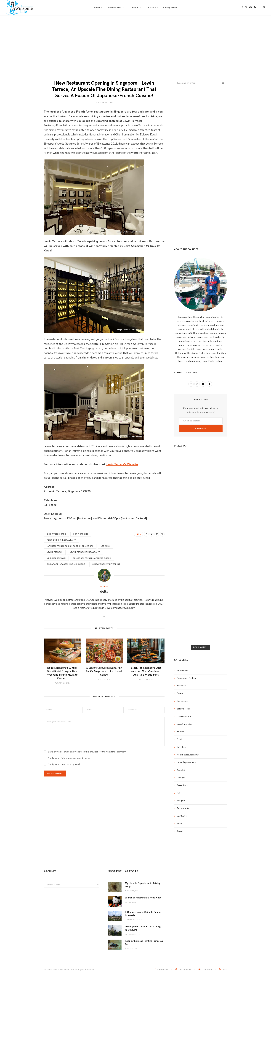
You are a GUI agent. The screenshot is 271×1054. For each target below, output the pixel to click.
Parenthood (182, 785)
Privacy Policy (170, 7)
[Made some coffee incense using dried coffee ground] (182, 585)
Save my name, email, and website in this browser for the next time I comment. (87, 751)
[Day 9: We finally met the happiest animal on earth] (200, 513)
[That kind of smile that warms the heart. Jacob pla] (218, 627)
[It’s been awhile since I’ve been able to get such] (218, 575)
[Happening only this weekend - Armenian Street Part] (200, 585)
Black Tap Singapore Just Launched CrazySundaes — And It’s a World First (146, 671)
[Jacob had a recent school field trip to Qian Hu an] (200, 627)
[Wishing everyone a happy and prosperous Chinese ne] (200, 471)
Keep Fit (181, 769)
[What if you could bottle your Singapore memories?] (218, 523)
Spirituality (182, 815)
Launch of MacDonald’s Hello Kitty (143, 897)
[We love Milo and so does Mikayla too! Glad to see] (182, 627)
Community (182, 701)
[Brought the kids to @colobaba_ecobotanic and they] (182, 606)
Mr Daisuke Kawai (56, 558)
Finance (180, 731)
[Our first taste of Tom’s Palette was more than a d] (200, 461)
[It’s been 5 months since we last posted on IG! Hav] (218, 565)
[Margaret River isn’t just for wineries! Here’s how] (218, 502)
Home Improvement (186, 762)
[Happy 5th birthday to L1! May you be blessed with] (182, 544)
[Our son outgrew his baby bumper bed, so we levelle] (200, 554)
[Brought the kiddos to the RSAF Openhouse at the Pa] (182, 637)
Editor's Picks (183, 708)
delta (104, 591)
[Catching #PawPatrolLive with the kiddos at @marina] (218, 554)
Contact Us (152, 7)
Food (179, 739)
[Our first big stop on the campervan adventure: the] (182, 513)
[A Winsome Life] (19, 7)
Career (180, 693)
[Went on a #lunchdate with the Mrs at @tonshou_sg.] (200, 482)
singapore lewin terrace (106, 564)
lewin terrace (55, 552)
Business (181, 685)
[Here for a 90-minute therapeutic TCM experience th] (200, 565)
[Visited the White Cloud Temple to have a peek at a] (182, 616)
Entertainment (184, 716)
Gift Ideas (181, 747)
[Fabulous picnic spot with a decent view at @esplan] (200, 523)
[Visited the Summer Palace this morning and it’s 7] (200, 616)
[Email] (162, 534)
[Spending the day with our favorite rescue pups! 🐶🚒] (200, 492)
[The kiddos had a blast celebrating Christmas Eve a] (182, 482)
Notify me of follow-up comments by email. (69, 758)
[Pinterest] (156, 534)
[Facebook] (146, 534)
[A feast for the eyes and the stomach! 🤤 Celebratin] (218, 544)
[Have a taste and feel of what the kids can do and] (218, 596)
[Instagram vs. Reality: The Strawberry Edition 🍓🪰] (182, 492)
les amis (105, 546)
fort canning (80, 534)
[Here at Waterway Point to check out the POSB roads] (218, 471)
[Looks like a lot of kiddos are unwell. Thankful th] (218, 606)
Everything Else (184, 723)
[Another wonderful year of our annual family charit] (182, 471)
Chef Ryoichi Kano (56, 534)
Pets (179, 793)
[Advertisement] (135, 47)
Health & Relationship (188, 754)
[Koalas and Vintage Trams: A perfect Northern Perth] (218, 482)
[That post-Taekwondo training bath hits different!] (200, 534)
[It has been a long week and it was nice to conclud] (218, 585)
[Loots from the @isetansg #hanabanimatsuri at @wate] (182, 534)
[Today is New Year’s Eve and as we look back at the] (200, 596)
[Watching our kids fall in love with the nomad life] (182, 502)
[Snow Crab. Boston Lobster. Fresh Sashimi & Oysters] (182, 461)
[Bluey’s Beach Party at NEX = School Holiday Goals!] (200, 544)
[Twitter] (151, 534)
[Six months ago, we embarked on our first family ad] (182, 523)
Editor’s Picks (114, 7)
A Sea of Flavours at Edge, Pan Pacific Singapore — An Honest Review (104, 671)
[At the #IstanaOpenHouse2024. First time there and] (182, 575)
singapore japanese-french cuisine (66, 564)
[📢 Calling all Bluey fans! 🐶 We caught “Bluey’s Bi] (200, 575)
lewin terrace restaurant (85, 552)
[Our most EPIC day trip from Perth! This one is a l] (200, 502)
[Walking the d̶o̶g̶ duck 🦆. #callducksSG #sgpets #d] (218, 534)
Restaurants (183, 808)
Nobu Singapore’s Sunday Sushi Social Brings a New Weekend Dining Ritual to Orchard (62, 673)
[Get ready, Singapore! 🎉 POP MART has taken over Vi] (218, 513)
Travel (180, 831)
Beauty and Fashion (187, 678)
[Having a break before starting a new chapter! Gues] (182, 596)
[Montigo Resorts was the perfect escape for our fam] (182, 565)
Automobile (182, 670)
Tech (179, 823)
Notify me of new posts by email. (64, 764)
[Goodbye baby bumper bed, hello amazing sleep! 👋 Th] (182, 554)
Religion (181, 800)
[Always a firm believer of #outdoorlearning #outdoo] (218, 461)
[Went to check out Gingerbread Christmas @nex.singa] (200, 606)
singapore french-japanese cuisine (92, 558)
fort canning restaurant (61, 540)
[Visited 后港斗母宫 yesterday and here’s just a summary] (218, 616)
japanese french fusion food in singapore (70, 546)
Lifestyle (181, 777)
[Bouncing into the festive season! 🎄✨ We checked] (218, 492)
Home (97, 7)
